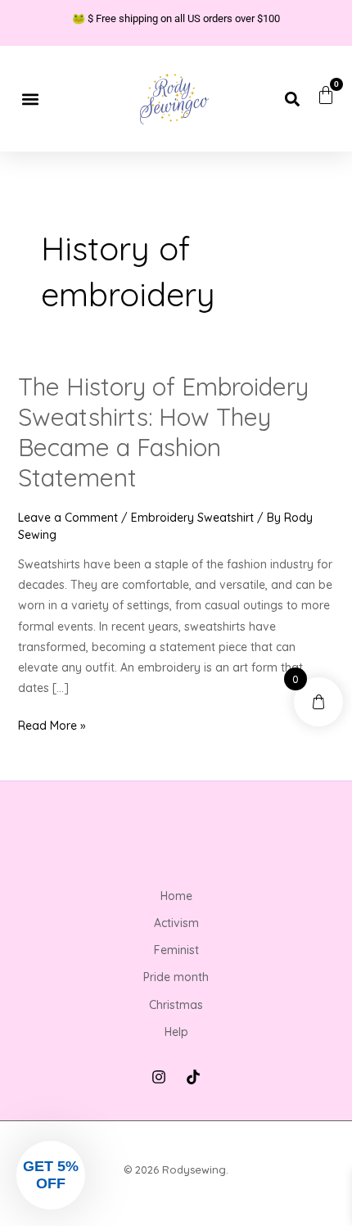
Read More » (52, 724)
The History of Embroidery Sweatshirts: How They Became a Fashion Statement (163, 432)
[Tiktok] (193, 1077)
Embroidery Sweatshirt (192, 517)
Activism (176, 923)
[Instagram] (158, 1077)
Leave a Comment (68, 517)
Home (176, 896)
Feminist (176, 950)
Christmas (176, 1005)
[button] (29, 98)
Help (176, 1032)
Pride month (176, 977)
